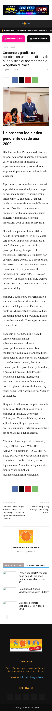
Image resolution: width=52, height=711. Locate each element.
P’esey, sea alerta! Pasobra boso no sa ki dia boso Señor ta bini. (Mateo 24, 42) (33, 578)
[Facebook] (15, 80)
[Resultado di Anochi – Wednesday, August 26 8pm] (10, 592)
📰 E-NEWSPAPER (38, 38)
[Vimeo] (26, 697)
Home (5, 47)
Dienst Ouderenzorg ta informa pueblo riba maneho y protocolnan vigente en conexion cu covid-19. (14, 512)
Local (13, 47)
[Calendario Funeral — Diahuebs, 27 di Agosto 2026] (10, 606)
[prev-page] (4, 617)
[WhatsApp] (35, 80)
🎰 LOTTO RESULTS (13, 38)
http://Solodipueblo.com (26, 551)
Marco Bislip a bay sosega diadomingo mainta (39, 509)
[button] (5, 24)
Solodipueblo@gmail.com (31, 677)
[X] (21, 80)
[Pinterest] (28, 80)
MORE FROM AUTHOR (36, 565)
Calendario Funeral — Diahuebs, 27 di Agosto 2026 (31, 605)
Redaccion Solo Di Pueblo (26, 547)
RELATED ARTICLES (14, 565)
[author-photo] (26, 543)
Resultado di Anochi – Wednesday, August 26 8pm (34, 590)
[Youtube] (41, 697)
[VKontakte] (34, 697)
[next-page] (9, 617)
